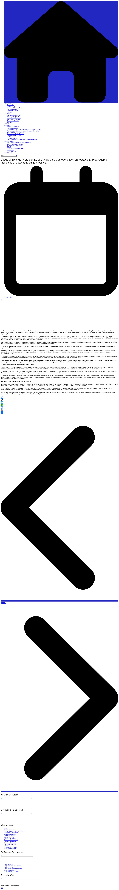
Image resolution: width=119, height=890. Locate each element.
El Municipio (7, 103)
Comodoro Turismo (9, 835)
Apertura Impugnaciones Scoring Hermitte (19, 142)
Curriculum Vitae (12, 151)
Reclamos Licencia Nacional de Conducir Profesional (22, 139)
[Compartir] (59, 412)
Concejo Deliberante (10, 841)
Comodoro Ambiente (10, 843)
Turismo (9, 122)
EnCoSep (10, 137)
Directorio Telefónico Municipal (16, 108)
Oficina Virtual (8, 152)
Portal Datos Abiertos (13, 116)
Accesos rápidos (8, 141)
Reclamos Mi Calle (12, 128)
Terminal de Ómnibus (13, 121)
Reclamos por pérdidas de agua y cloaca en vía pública (23, 131)
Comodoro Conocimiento (11, 840)
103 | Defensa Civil (9, 867)
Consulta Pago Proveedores (15, 148)
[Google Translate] (59, 407)
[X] (59, 400)
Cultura (6, 845)
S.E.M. (9, 147)
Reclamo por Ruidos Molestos (15, 134)
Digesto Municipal (12, 109)
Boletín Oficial (11, 106)
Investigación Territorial (13, 115)
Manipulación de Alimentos (15, 145)
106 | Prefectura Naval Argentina (13, 868)
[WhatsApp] (59, 405)
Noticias (9, 112)
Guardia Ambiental (12, 138)
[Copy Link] (59, 410)
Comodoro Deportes (10, 834)
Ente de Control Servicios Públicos (14, 831)
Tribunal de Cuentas (10, 844)
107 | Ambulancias (9, 870)
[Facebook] (59, 397)
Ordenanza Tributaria (13, 110)
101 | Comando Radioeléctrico (12, 865)
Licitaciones (10, 150)
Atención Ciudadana (13, 126)
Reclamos (7, 125)
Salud (5, 828)
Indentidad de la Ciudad (14, 118)
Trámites (6, 123)
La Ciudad (7, 113)
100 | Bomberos (8, 864)
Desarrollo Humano (9, 830)
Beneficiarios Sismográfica (15, 144)
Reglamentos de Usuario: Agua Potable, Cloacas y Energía (24, 129)
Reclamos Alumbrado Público (15, 132)
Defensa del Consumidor (14, 135)
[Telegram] (59, 402)
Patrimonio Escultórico (13, 119)
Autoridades (10, 105)
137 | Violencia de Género (11, 871)
